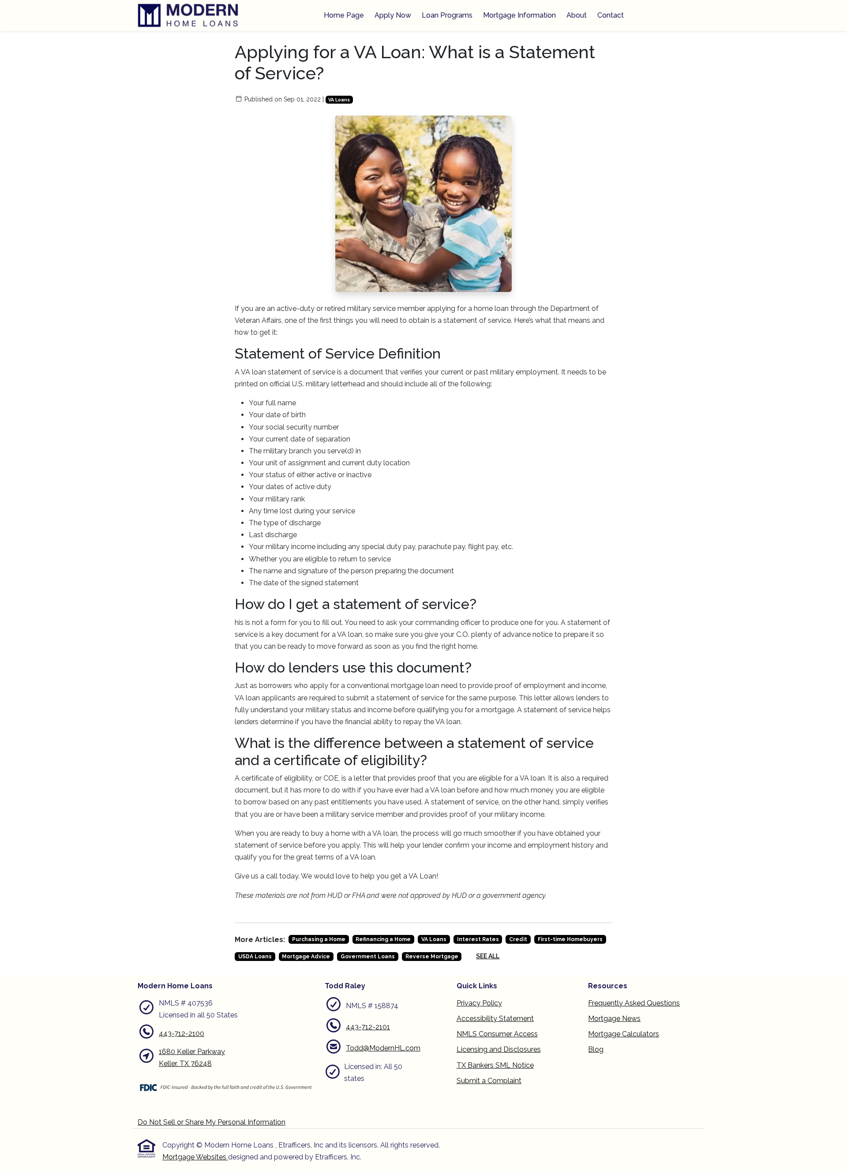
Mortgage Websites (195, 1157)
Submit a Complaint (489, 1081)
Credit (518, 939)
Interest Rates (478, 939)
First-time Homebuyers (570, 939)
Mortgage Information (519, 15)
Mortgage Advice (306, 956)
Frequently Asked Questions (634, 1003)
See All (487, 956)
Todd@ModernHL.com (383, 1048)
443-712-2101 (368, 1027)
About (576, 15)
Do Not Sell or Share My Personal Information (211, 1122)
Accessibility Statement (495, 1018)
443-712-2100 (181, 1033)
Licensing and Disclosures (499, 1049)
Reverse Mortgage (431, 956)
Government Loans (368, 956)
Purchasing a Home (318, 939)
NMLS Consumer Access (497, 1034)
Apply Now (393, 15)
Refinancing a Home (383, 939)
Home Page (344, 15)
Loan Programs (447, 15)
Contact (610, 15)
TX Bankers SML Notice (495, 1065)
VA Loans (339, 99)
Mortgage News (614, 1018)
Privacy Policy (479, 1003)
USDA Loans (255, 956)
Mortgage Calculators (623, 1034)
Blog (595, 1049)
